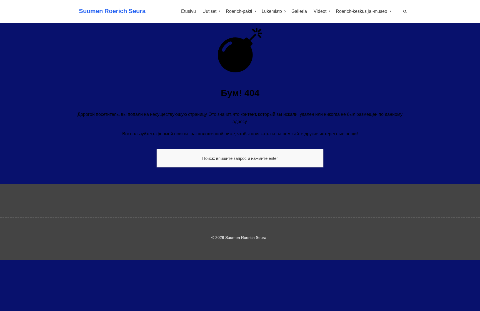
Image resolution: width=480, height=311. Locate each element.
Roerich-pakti (239, 11)
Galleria (299, 11)
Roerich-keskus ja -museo (361, 11)
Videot (320, 11)
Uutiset (209, 11)
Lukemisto (272, 11)
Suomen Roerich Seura (112, 11)
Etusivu (188, 11)
